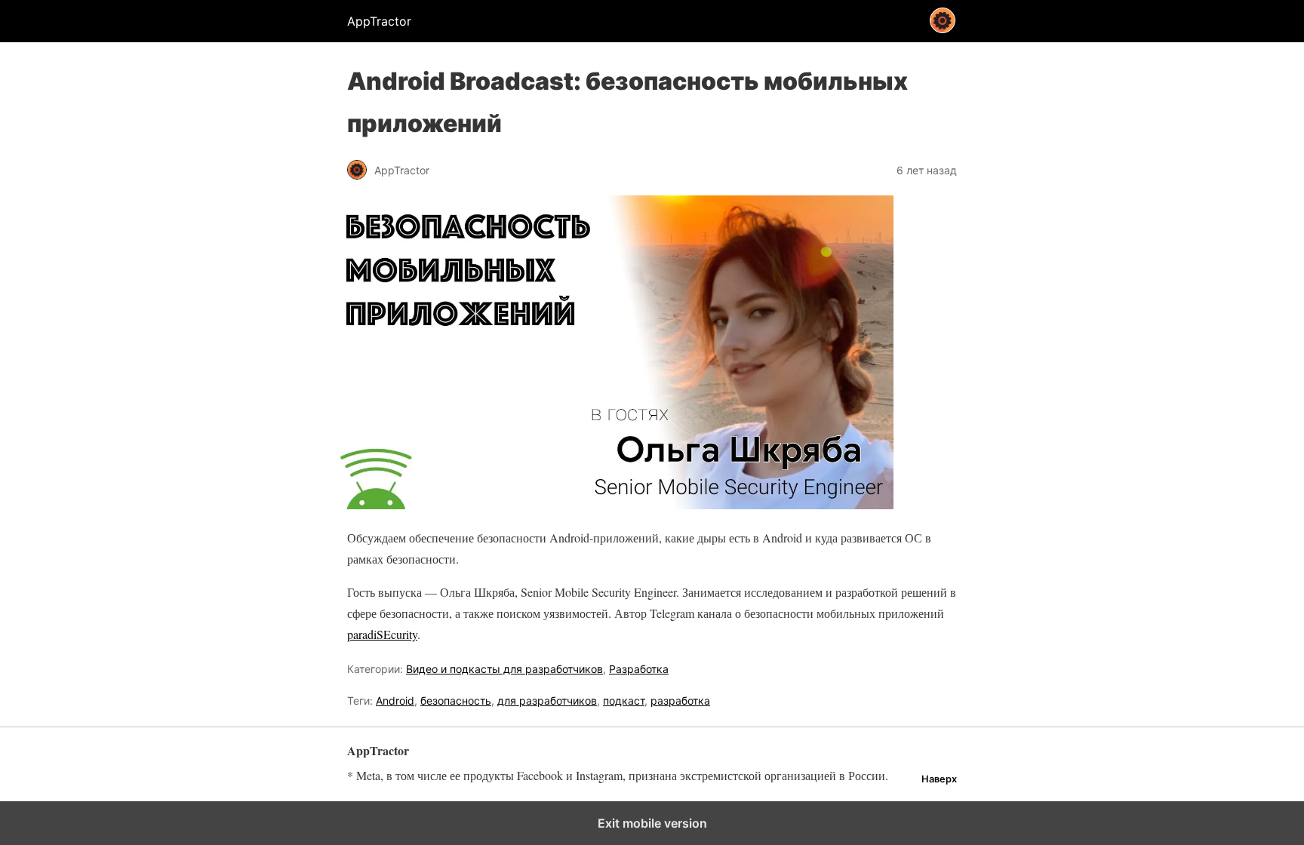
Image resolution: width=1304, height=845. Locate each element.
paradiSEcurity (382, 634)
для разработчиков (547, 700)
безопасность (455, 700)
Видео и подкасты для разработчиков (504, 668)
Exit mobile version (652, 823)
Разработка (639, 668)
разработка (680, 700)
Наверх (939, 779)
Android (395, 700)
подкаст (623, 700)
